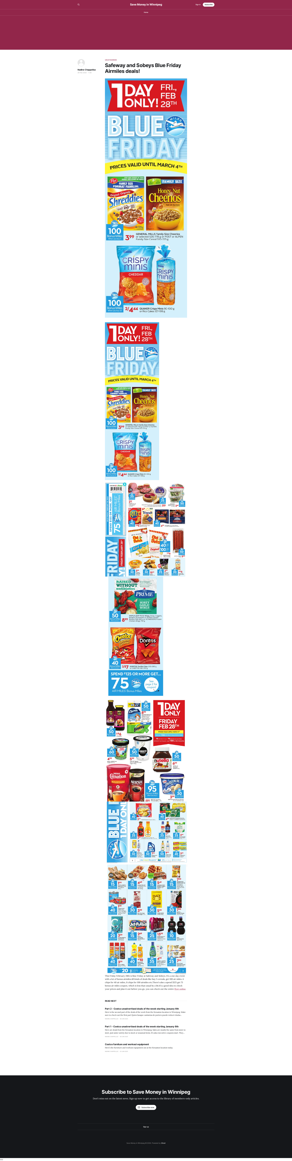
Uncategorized (111, 60)
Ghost (163, 1143)
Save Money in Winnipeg (146, 4)
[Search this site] (78, 4)
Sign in (198, 4)
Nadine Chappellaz (87, 70)
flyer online (180, 989)
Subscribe (209, 4)
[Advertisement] (146, 33)
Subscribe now (147, 1107)
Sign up (146, 1127)
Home (146, 12)
